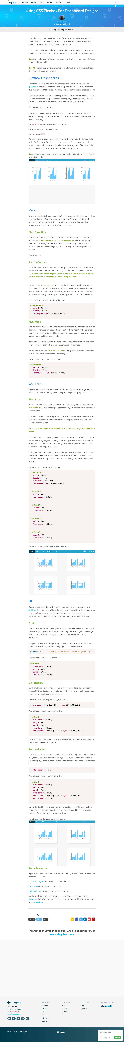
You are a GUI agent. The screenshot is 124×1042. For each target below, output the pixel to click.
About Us (65, 1008)
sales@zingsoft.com (14, 1014)
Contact (67, 2)
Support (49, 2)
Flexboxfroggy (36, 891)
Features (25, 2)
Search (70, 30)
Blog (63, 1005)
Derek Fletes (63, 22)
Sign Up (84, 1008)
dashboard (32, 919)
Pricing (58, 2)
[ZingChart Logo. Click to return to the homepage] (12, 2)
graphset (32, 87)
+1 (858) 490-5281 (13, 1012)
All (50, 30)
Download (45, 1021)
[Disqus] (28, 967)
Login (84, 1005)
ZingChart (56, 30)
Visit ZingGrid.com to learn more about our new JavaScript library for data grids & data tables (62, 6)
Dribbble (32, 610)
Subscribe (117, 1037)
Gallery (33, 2)
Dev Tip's (34, 886)
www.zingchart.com (62, 934)
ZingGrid (64, 30)
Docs (41, 2)
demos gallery (37, 902)
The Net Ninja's (36, 881)
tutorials (39, 919)
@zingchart (33, 899)
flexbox (45, 919)
